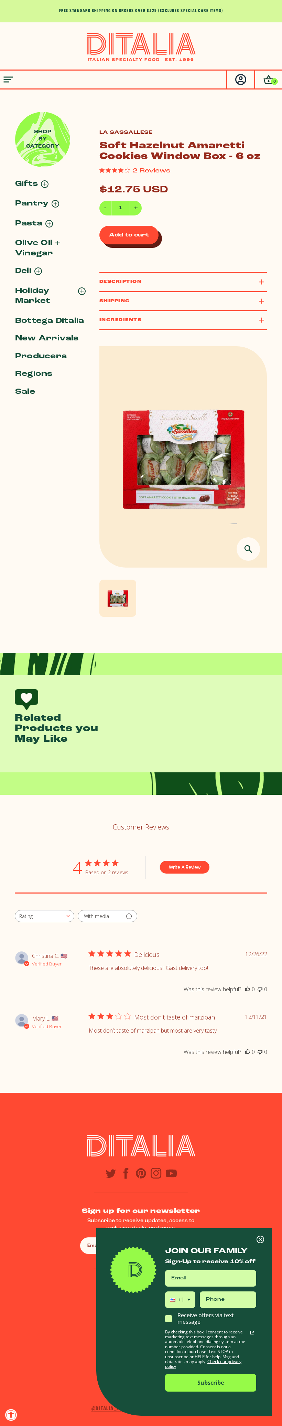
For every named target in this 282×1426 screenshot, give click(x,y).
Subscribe (210, 1382)
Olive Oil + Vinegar (38, 248)
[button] (268, 79)
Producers (41, 356)
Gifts (26, 184)
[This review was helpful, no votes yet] (247, 989)
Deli (23, 271)
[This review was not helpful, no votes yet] (260, 989)
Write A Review (184, 867)
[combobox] (44, 916)
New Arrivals (47, 338)
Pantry (31, 204)
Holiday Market (32, 296)
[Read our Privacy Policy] (252, 1333)
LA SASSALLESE (125, 132)
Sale (25, 392)
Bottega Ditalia (49, 321)
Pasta (28, 224)
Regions (34, 374)
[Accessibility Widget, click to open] (11, 1415)
